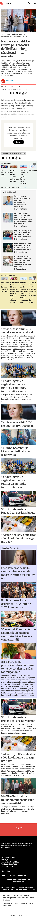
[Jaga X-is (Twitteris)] (13, 93)
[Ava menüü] (35, 3)
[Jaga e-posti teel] (20, 93)
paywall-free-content (17, 153)
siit (25, 188)
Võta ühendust (8, 895)
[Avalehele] (12, 3)
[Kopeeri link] (23, 93)
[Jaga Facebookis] (10, 93)
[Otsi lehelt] (28, 3)
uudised (5, 153)
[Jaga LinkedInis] (16, 93)
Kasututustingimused (21, 895)
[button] (2, 164)
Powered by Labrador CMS (18, 915)
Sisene (18, 142)
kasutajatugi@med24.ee (10, 862)
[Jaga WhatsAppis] (26, 93)
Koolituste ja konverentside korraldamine (18, 881)
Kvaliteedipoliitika (22, 898)
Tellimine (6, 871)
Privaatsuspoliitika (9, 898)
